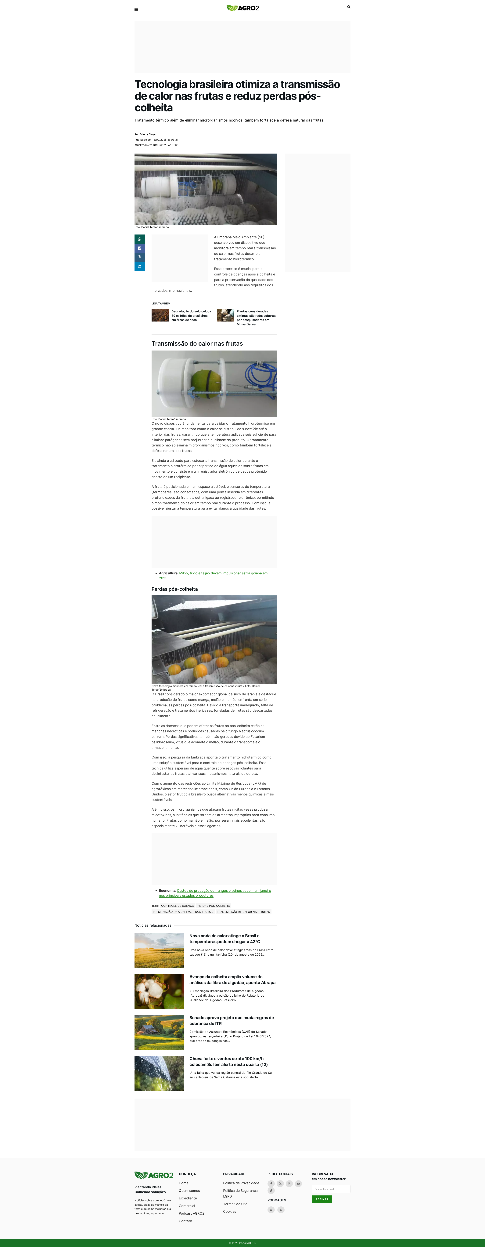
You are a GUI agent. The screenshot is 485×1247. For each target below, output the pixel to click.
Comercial (187, 1206)
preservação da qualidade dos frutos (183, 911)
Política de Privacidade (241, 1183)
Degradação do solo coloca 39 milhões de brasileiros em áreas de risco (191, 315)
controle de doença (177, 905)
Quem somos (189, 1191)
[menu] (136, 9)
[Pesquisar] (348, 7)
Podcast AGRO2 (191, 1213)
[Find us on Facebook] (271, 1183)
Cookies (229, 1211)
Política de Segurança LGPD (240, 1193)
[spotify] (271, 1209)
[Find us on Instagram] (289, 1183)
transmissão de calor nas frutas (243, 911)
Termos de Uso (235, 1204)
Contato (185, 1221)
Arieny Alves (147, 134)
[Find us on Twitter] (280, 1183)
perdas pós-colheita (213, 905)
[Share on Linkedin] (140, 266)
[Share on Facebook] (140, 248)
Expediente (188, 1198)
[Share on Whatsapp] (140, 239)
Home (183, 1183)
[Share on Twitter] (140, 257)
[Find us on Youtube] (298, 1183)
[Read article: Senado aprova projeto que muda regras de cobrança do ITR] (159, 1032)
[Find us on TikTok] (271, 1190)
